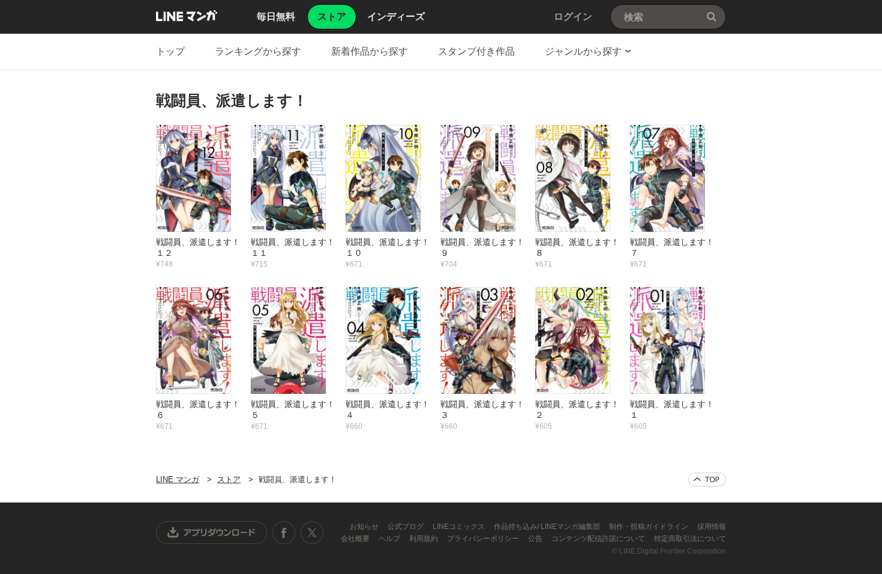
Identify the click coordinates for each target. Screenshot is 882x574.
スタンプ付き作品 (476, 51)
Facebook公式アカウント (284, 532)
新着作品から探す (369, 51)
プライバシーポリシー (484, 538)
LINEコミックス (460, 526)
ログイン (573, 16)
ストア (229, 479)
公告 (536, 538)
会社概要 (356, 538)
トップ (170, 51)
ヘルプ (390, 538)
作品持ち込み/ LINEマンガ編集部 (548, 526)
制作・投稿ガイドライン (649, 526)
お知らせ (365, 526)
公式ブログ (406, 526)
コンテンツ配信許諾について (599, 538)
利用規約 (424, 538)
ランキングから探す (258, 51)
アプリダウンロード (212, 532)
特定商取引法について (690, 538)
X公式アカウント (311, 532)
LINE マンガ (186, 16)
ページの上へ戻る (707, 479)
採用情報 (711, 526)
